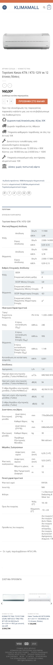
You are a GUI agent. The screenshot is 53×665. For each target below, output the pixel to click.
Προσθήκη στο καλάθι (32, 101)
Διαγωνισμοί (12, 656)
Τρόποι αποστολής (17, 654)
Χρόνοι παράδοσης (36, 654)
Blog (22, 656)
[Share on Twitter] (14, 193)
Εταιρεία (30, 656)
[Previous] (2, 608)
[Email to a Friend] (19, 193)
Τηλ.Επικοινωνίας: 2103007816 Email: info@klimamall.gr (27, 659)
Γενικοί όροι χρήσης (26, 648)
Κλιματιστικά (24, 69)
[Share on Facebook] (9, 193)
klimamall (26, 7)
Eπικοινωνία (41, 656)
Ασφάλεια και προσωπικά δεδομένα (26, 650)
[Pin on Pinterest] (24, 193)
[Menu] (4, 7)
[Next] (51, 608)
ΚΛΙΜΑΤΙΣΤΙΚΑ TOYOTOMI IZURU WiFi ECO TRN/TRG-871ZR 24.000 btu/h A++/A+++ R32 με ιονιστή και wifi (13, 621)
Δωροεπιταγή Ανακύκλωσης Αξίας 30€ (26, 120)
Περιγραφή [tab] (6, 209)
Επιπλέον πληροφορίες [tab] (11, 215)
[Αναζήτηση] (44, 7)
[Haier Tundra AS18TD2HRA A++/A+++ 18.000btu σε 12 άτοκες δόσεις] (39, 598)
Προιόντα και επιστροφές (17, 652)
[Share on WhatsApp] (4, 193)
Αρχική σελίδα (8, 69)
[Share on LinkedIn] (29, 193)
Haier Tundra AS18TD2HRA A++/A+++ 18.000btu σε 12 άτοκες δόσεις (39, 618)
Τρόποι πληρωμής (39, 652)
